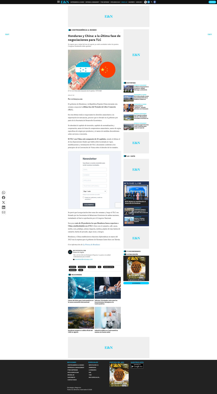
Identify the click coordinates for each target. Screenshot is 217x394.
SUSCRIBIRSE (136, 283)
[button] (3, 193)
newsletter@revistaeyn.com (84, 259)
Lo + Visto (131, 156)
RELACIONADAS (77, 275)
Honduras (73, 270)
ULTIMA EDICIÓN (132, 254)
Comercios (82, 267)
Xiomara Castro (108, 267)
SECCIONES (71, 362)
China (80, 270)
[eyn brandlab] (132, 184)
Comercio (72, 267)
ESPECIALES (93, 362)
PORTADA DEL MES (117, 362)
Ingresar (212, 2)
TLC (99, 267)
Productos (91, 267)
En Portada (131, 83)
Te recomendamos (134, 251)
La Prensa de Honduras (91, 244)
